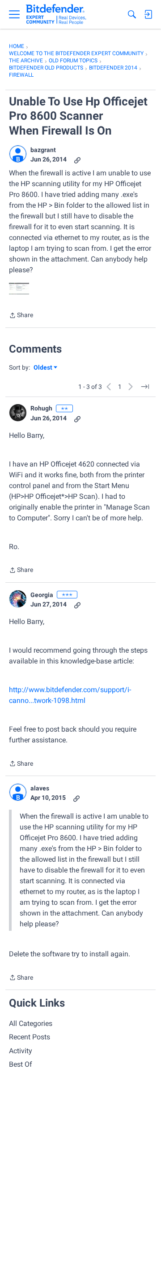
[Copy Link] (77, 159)
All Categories (30, 1023)
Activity (20, 1051)
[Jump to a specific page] (145, 386)
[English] (56, 14)
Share (21, 316)
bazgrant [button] (43, 149)
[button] (18, 154)
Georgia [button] (41, 594)
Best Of (20, 1064)
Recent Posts (29, 1037)
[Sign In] (148, 14)
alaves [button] (39, 788)
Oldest (43, 368)
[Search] (132, 14)
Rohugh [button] (41, 408)
